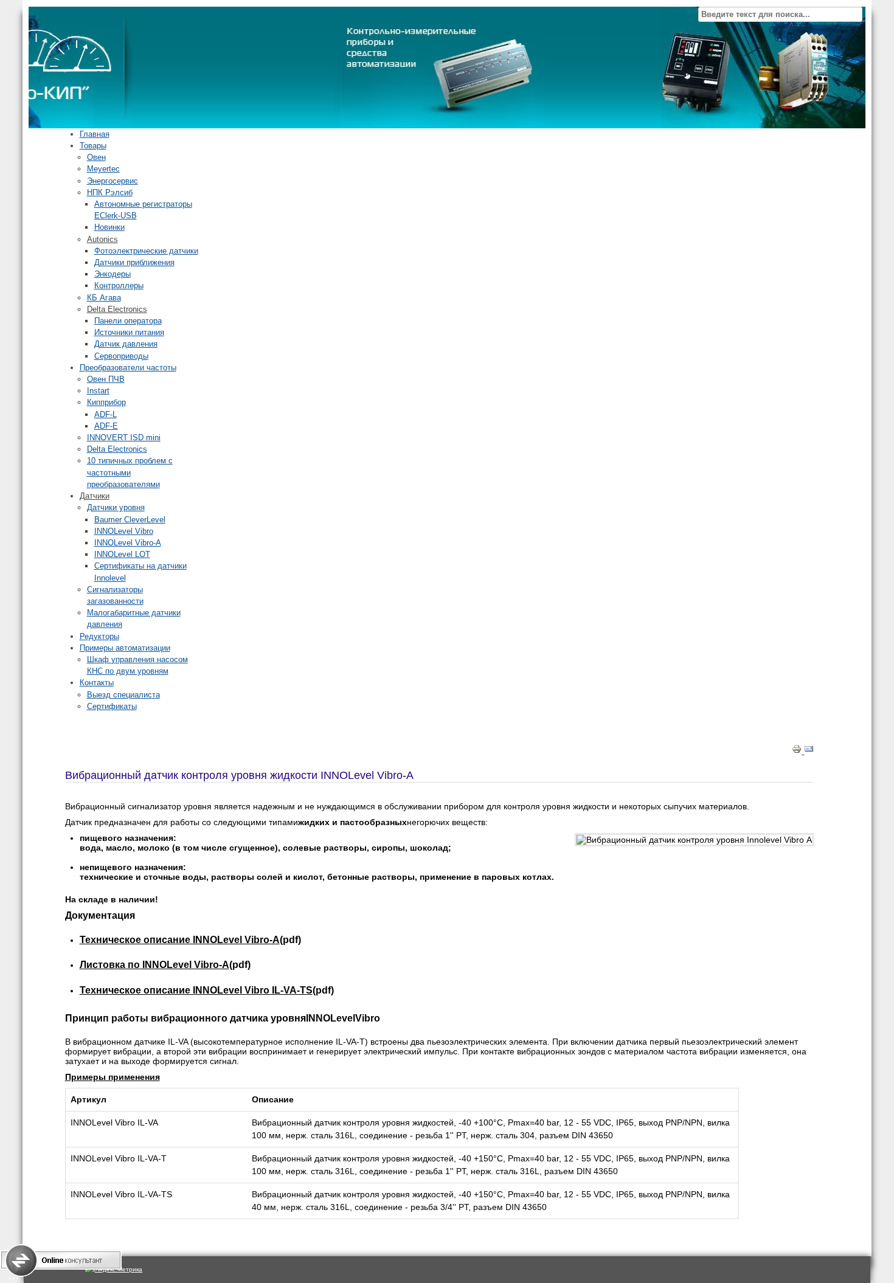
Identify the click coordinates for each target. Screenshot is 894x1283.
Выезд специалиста (123, 694)
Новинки (109, 227)
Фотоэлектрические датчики (146, 250)
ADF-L (105, 414)
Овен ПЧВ (106, 379)
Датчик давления (126, 343)
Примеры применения (112, 1077)
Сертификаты (112, 706)
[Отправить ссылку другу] (809, 751)
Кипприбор (106, 402)
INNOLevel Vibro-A (127, 542)
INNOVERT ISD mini (124, 437)
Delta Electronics (117, 449)
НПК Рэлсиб (110, 192)
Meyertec (103, 168)
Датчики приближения (134, 262)
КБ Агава (104, 297)
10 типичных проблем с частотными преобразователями (130, 472)
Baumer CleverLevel (129, 519)
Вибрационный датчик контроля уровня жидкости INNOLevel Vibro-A (239, 775)
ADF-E (106, 426)
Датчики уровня (116, 507)
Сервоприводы (121, 356)
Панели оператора (128, 320)
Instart (98, 390)
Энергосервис (112, 180)
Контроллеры (119, 285)
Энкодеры (112, 273)
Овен (96, 157)
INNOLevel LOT (122, 554)
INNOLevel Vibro (123, 531)
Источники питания (129, 332)
